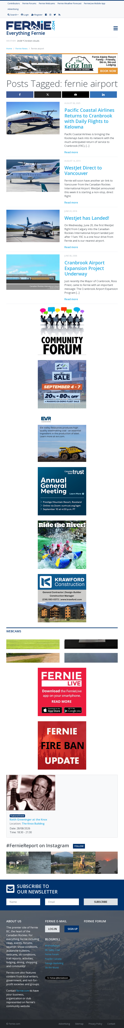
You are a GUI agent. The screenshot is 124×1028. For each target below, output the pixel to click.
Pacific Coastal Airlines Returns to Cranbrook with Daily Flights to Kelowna (89, 118)
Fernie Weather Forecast (69, 3)
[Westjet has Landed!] (33, 225)
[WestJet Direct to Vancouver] (33, 175)
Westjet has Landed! (86, 218)
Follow (78, 846)
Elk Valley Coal (52, 949)
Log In (52, 929)
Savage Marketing (54, 963)
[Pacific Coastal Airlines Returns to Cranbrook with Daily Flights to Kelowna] (33, 118)
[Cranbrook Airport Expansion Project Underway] (33, 272)
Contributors (14, 3)
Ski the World (52, 967)
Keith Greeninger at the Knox (28, 819)
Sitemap (79, 1023)
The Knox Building (33, 823)
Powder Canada (53, 958)
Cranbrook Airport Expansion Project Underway (84, 268)
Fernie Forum (52, 954)
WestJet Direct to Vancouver (83, 170)
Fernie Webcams (47, 3)
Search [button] (13, 14)
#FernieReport (52, 945)
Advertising (13, 9)
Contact (111, 1023)
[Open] (17, 863)
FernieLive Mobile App (94, 3)
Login (26, 14)
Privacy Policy (95, 1023)
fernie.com (22, 990)
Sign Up (73, 929)
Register (38, 14)
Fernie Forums (29, 3)
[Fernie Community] (31, 25)
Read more (71, 152)
